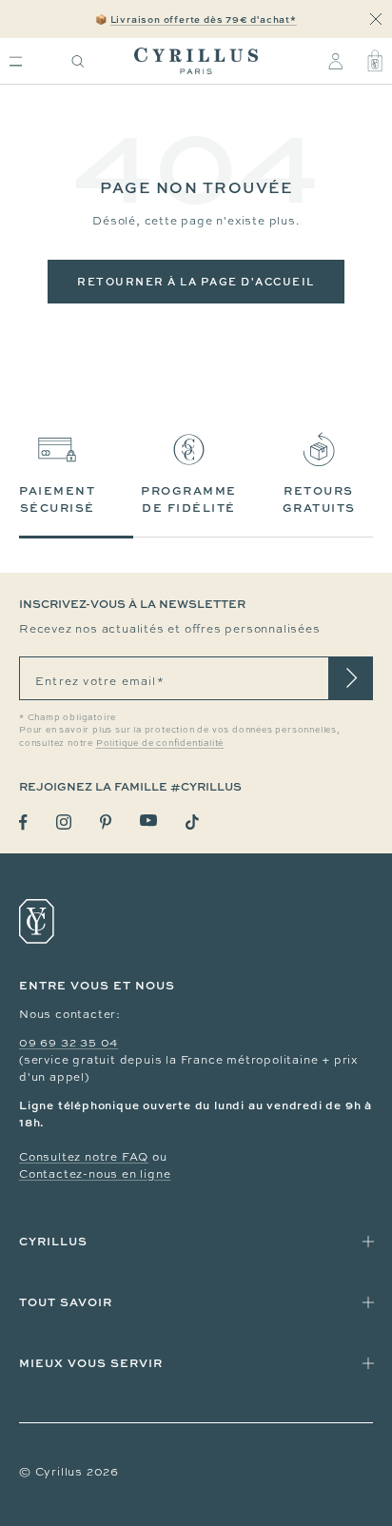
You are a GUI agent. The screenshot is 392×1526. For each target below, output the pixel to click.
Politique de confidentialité (160, 743)
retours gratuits (319, 499)
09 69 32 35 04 (68, 1042)
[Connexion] (335, 60)
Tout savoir (65, 1302)
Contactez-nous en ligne (94, 1174)
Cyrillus (53, 1241)
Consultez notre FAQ (83, 1156)
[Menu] (16, 61)
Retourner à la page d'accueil (196, 281)
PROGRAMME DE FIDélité (189, 499)
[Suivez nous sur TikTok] (192, 822)
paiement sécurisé (57, 499)
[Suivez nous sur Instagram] (63, 822)
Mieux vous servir (91, 1363)
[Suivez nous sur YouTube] (148, 820)
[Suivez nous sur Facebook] (23, 822)
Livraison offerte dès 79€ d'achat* (203, 19)
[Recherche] (78, 61)
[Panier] (374, 60)
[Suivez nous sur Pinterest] (105, 822)
